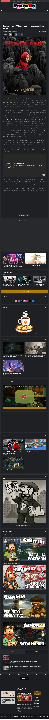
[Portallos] (24, 6)
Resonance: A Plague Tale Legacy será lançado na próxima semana (23, 661)
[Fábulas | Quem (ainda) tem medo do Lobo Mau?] (24, 279)
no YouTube (23, 702)
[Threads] (30, 301)
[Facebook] (10, 34)
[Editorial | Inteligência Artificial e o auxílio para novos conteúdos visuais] (37, 693)
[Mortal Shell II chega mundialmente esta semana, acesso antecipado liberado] (35, 348)
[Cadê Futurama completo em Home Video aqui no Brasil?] (39, 279)
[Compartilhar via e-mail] (19, 34)
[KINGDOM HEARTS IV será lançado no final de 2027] (13, 366)
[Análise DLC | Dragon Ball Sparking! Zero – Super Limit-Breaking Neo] (13, 444)
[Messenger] (16, 34)
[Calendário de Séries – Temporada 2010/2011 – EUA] (9, 279)
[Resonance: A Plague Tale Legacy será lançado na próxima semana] (13, 348)
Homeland (22, 215)
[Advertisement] (24, 16)
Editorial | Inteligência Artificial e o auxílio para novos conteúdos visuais (37, 700)
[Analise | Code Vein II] (13, 463)
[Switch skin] (45, 11)
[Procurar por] (47, 11)
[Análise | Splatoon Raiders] (35, 444)
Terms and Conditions (21, 719)
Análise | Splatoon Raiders (31, 451)
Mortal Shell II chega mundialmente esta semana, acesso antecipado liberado (25, 666)
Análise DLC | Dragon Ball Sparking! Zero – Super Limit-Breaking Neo (23, 655)
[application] (24, 397)
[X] (13, 34)
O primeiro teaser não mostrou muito (18, 117)
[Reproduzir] (4, 408)
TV (28, 215)
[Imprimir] (22, 34)
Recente (13, 651)
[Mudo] (42, 408)
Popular (36, 651)
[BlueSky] (33, 301)
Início (4, 22)
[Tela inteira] (44, 408)
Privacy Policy (29, 719)
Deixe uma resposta (24, 291)
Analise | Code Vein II (8, 469)
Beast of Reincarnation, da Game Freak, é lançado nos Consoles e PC (23, 1)
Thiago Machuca (8, 31)
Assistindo (8, 22)
